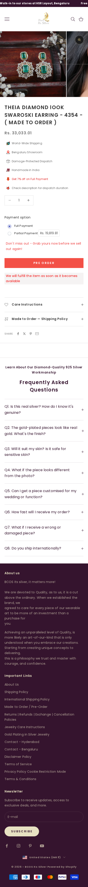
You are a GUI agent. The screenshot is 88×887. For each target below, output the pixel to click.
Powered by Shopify (62, 867)
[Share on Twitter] (24, 333)
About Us (12, 684)
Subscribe (21, 831)
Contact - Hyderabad (22, 742)
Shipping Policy (16, 692)
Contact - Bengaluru (21, 749)
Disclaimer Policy (18, 756)
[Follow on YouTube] (42, 846)
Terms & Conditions (21, 779)
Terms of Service (18, 764)
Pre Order (44, 263)
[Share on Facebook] (18, 333)
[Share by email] (37, 333)
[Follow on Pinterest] (30, 846)
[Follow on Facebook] (7, 846)
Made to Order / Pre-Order (26, 707)
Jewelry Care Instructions (25, 727)
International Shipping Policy (27, 699)
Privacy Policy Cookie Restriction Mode (35, 771)
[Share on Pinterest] (30, 333)
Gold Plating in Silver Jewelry (27, 734)
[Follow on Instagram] (18, 846)
